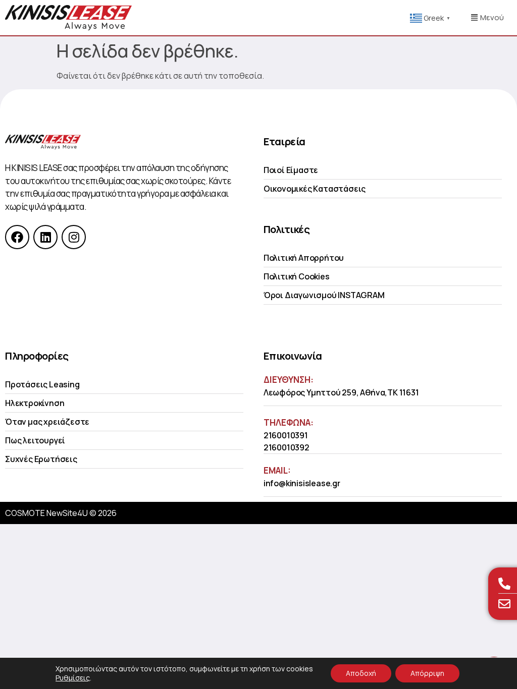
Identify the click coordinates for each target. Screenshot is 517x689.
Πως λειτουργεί (35, 440)
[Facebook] (17, 237)
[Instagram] (74, 237)
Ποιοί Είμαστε (291, 170)
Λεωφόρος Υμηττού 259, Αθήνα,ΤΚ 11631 (341, 392)
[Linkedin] (45, 237)
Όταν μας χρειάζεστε (47, 421)
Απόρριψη (427, 673)
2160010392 (286, 447)
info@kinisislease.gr (302, 483)
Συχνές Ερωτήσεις (41, 459)
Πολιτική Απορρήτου (304, 257)
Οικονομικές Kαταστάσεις (315, 188)
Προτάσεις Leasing (42, 384)
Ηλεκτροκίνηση (34, 403)
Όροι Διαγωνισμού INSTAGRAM (324, 295)
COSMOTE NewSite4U (46, 513)
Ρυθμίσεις (73, 677)
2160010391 (286, 435)
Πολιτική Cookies (297, 276)
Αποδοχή (361, 673)
